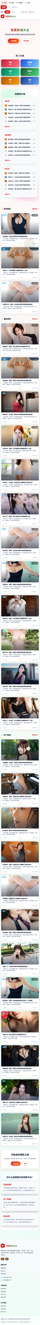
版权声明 (3, 1289)
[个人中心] (13, 12)
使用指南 (3, 1274)
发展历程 (3, 1309)
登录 (2, 12)
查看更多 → (35, 209)
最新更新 (26, 41)
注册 (7, 12)
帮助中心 (3, 1271)
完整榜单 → (8, 126)
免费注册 (15, 1164)
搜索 (4, 7)
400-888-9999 (7, 1277)
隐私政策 (3, 1297)
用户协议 (3, 1294)
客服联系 (3, 1268)
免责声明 (3, 1292)
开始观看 (13, 41)
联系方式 (3, 1312)
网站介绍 (3, 1306)
